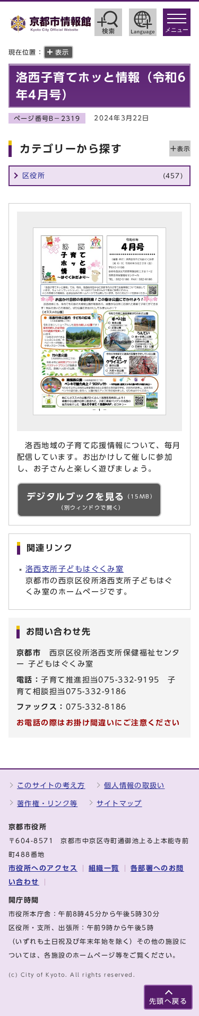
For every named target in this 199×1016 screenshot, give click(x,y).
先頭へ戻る (168, 1001)
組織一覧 (104, 868)
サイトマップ (119, 803)
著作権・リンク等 (47, 803)
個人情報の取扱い (134, 785)
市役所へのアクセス (42, 868)
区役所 (102, 175)
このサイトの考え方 (51, 785)
